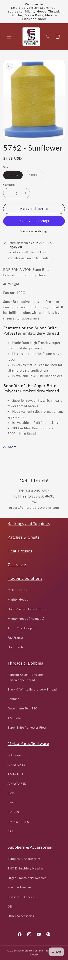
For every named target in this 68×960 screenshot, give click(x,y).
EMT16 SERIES (18, 821)
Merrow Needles (20, 887)
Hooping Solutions (25, 578)
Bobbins (13, 699)
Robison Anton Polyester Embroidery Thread (25, 677)
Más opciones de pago (34, 231)
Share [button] (12, 446)
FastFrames (16, 637)
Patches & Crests (23, 537)
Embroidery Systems (31, 950)
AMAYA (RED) (18, 783)
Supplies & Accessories (24, 858)
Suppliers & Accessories (30, 847)
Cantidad (9, 184)
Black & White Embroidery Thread (32, 689)
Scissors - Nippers (21, 897)
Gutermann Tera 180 (22, 708)
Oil (10, 906)
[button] (9, 36)
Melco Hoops (17, 590)
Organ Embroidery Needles (27, 878)
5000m (13, 175)
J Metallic (15, 718)
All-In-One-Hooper (21, 628)
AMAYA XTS (16, 764)
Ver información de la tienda (28, 258)
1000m (36, 176)
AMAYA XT (15, 774)
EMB (11, 793)
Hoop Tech (15, 647)
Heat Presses (20, 550)
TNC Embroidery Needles (26, 868)
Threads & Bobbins (25, 663)
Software (14, 755)
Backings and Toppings (29, 523)
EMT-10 (13, 812)
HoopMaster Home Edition (27, 609)
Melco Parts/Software (28, 743)
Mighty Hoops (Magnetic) (26, 618)
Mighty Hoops (18, 599)
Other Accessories (21, 916)
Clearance (17, 564)
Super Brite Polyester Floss (27, 727)
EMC (11, 802)
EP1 (10, 831)
